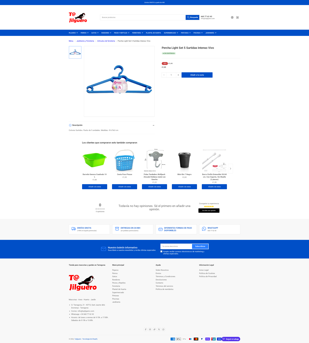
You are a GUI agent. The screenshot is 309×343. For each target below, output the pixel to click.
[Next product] (230, 168)
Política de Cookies (207, 273)
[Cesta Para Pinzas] (124, 160)
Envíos (158, 273)
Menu (71, 41)
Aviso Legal (204, 270)
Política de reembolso (164, 289)
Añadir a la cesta (94, 187)
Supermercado (170, 33)
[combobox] (150, 17)
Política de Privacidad (208, 276)
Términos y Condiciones (165, 276)
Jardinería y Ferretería (86, 41)
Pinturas (185, 33)
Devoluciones (161, 280)
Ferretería (136, 33)
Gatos (93, 33)
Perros (83, 33)
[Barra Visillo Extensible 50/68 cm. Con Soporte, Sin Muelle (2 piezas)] (214, 160)
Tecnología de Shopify (89, 339)
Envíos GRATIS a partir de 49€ (154, 2)
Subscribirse (200, 246)
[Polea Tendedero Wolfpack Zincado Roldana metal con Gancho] (154, 160)
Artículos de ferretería (106, 41)
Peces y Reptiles (120, 33)
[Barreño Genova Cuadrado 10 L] (94, 160)
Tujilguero (77, 339)
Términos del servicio (164, 286)
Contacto (159, 283)
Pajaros (72, 33)
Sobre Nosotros (162, 270)
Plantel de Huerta (153, 33)
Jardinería (209, 33)
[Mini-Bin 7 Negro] (184, 160)
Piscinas (196, 33)
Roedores (105, 33)
